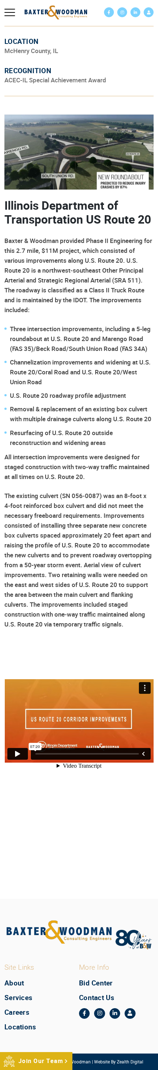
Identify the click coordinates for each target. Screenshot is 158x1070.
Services (18, 997)
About (14, 983)
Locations (20, 1027)
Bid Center (96, 983)
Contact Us (97, 997)
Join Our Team (40, 1061)
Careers (16, 1012)
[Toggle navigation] (9, 12)
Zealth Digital (130, 1062)
